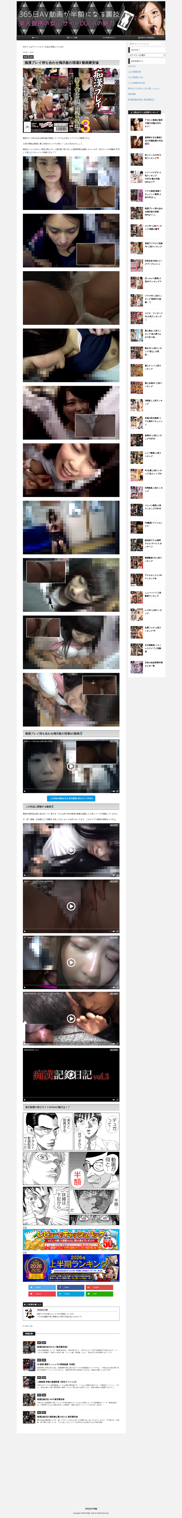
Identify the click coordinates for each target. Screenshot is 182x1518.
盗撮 (31, 1326)
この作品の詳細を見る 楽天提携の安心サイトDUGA (71, 798)
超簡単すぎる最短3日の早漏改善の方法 (154, 139)
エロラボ (132, 66)
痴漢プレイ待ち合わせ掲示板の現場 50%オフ (154, 211)
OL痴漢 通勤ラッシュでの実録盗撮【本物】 (56, 1364)
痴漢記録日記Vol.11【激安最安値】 (52, 1347)
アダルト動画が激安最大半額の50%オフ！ (154, 123)
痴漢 (26, 1326)
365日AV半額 (91, 1509)
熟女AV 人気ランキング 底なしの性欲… (153, 351)
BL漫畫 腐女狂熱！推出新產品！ (141, 99)
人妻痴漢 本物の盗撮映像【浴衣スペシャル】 (57, 1382)
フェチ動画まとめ (135, 77)
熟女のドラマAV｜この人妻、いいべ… (144, 88)
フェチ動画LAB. (134, 71)
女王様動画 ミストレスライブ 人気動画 (153, 648)
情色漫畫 (132, 94)
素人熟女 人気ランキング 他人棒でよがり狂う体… (153, 334)
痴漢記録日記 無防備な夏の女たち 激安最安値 (57, 1417)
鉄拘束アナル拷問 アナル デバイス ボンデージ (153, 543)
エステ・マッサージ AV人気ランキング (154, 314)
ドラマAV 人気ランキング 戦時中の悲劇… (153, 299)
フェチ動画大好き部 (136, 83)
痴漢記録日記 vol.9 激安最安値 (50, 1399)
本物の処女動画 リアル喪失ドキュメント (154, 421)
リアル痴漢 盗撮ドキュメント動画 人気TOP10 (153, 194)
